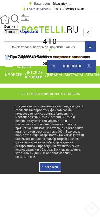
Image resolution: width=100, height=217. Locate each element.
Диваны (53, 75)
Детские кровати (34, 74)
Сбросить (29, 31)
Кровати (14, 75)
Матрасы (74, 75)
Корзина (72, 66)
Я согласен (50, 167)
